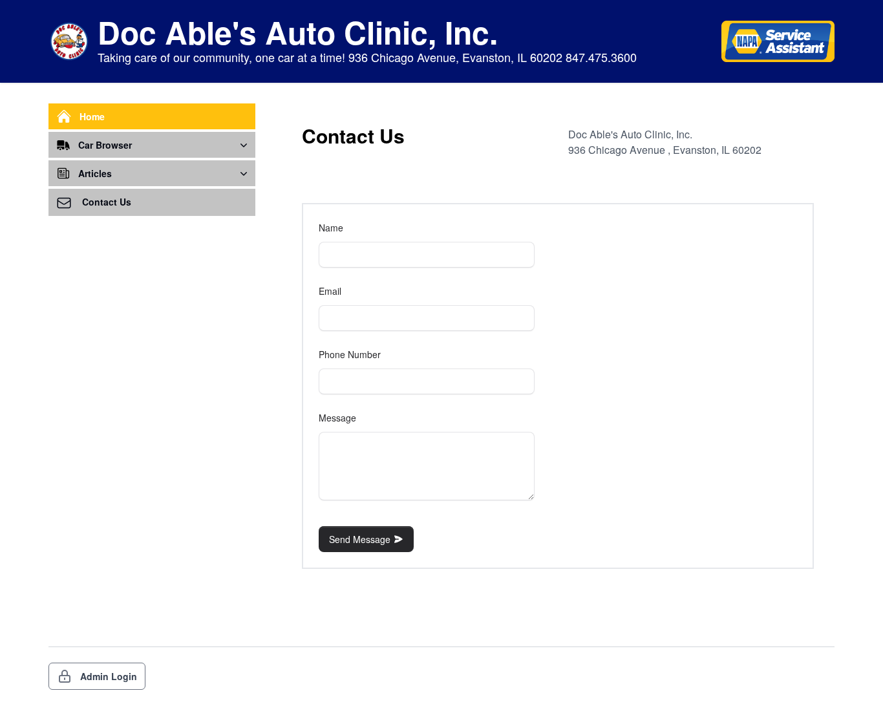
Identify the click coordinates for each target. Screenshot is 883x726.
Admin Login (108, 676)
